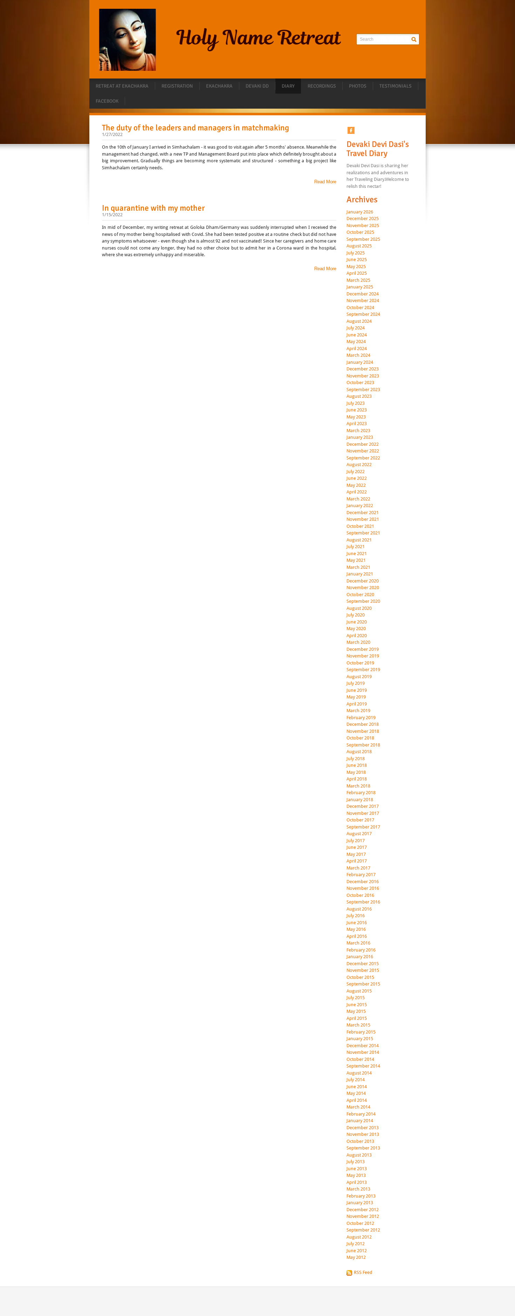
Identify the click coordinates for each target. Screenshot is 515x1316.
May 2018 (356, 772)
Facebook (107, 101)
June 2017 (356, 847)
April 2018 (356, 779)
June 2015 (356, 1004)
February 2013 (361, 1196)
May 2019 (356, 697)
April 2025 (356, 273)
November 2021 (362, 519)
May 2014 (356, 1093)
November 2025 (362, 225)
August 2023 (359, 396)
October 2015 (360, 977)
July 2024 (355, 328)
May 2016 (356, 929)
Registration (177, 86)
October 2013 (360, 1141)
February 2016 (361, 950)
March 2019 (358, 710)
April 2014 (356, 1100)
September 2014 (363, 1066)
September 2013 (363, 1148)
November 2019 (362, 656)
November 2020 (362, 587)
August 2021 (359, 540)
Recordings (322, 86)
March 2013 (358, 1189)
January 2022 (359, 505)
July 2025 (355, 253)
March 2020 (358, 642)
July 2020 (355, 615)
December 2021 (362, 512)
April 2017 (356, 861)
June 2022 (356, 478)
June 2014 (356, 1086)
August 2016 (359, 909)
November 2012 (362, 1216)
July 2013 (355, 1161)
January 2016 (359, 956)
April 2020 (356, 635)
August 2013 (359, 1155)
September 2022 (363, 458)
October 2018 (360, 738)
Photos (357, 86)
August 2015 (359, 991)
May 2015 (356, 1011)
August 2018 (359, 751)
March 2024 (358, 355)
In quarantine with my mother (153, 208)
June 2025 (356, 259)
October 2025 (360, 232)
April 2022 (356, 492)
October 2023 (360, 382)
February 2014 (361, 1114)
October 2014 (360, 1059)
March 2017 (358, 868)
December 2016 (362, 881)
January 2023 (359, 437)
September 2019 (363, 669)
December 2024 (362, 294)
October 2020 (360, 594)
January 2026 (359, 212)
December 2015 (362, 963)
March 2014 (358, 1107)
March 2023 (358, 430)
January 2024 (359, 362)
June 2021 (356, 553)
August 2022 (359, 464)
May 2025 (356, 266)
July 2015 (355, 997)
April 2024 (356, 348)
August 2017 (359, 833)
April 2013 (356, 1182)
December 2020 (362, 581)
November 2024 (362, 300)
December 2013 (362, 1127)
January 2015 (359, 1038)
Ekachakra (219, 86)
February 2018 (361, 792)
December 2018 (362, 724)
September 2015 (363, 984)
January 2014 (359, 1120)
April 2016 (356, 936)
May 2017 (356, 854)
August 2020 (359, 608)
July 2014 (355, 1079)
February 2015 (361, 1032)
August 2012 (359, 1237)
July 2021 (355, 546)
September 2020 (363, 601)
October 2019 (360, 663)
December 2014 (362, 1045)
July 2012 (355, 1243)
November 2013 (362, 1134)
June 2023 (356, 410)
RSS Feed (363, 1272)
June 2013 (356, 1168)
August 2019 (359, 676)
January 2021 (359, 574)
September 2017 (363, 827)
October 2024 (360, 307)
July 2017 (355, 840)
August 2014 (359, 1073)
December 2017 (362, 806)
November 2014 (362, 1052)
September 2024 (363, 314)
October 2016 (360, 895)
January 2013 (359, 1202)
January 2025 (359, 287)
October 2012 (360, 1223)
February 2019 (361, 717)
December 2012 (362, 1209)
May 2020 (356, 628)
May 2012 (356, 1257)
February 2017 (361, 874)
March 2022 (358, 499)
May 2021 (356, 560)
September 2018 (363, 745)
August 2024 (359, 321)
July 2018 (355, 758)
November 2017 (362, 813)
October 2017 (360, 820)
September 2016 (363, 902)
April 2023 (356, 423)
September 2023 (363, 389)
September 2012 (363, 1230)
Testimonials (395, 86)
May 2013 (356, 1175)
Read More (325, 181)
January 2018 (359, 799)
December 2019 (362, 649)
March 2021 (358, 567)
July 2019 (355, 683)
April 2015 (356, 1018)
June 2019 (356, 690)
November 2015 (362, 970)
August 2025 (359, 246)
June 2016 (356, 922)
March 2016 (358, 943)
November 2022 (362, 451)
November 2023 (362, 376)
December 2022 (362, 444)
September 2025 (363, 239)
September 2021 (363, 533)
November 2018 (362, 731)
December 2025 (362, 218)
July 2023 (355, 403)
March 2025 (358, 280)
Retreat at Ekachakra (122, 86)
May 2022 (356, 485)
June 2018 (356, 765)
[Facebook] (351, 130)
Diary (288, 86)
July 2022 (355, 471)
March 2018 (358, 786)
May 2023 (356, 417)
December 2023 (362, 369)
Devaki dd (257, 86)
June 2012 (356, 1250)
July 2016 (355, 915)
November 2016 (362, 888)
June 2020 (356, 622)
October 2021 (360, 526)
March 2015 (358, 1025)
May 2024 (356, 341)
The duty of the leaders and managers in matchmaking (195, 128)
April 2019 (356, 704)
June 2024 (356, 335)
